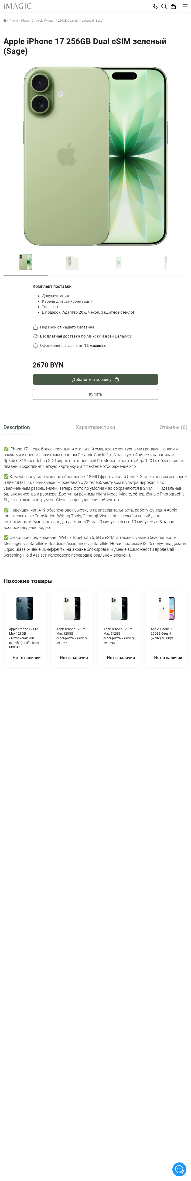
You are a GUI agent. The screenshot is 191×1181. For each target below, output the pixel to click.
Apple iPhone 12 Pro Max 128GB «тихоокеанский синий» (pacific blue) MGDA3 (24, 638)
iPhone (13, 20)
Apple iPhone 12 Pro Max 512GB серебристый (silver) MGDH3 (118, 636)
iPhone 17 (27, 20)
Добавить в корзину (92, 379)
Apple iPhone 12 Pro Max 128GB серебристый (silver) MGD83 (71, 636)
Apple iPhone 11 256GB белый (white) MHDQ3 (162, 633)
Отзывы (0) (174, 427)
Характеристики (95, 427)
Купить (95, 394)
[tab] (33, 427)
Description (16, 427)
